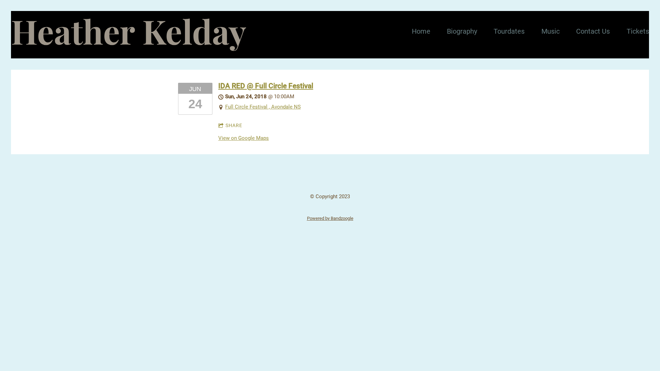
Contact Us (593, 31)
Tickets (638, 31)
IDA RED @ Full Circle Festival (265, 86)
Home (421, 31)
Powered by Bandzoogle (330, 218)
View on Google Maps (243, 138)
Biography (462, 31)
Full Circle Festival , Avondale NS (263, 107)
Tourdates (509, 31)
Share (234, 125)
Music (550, 31)
